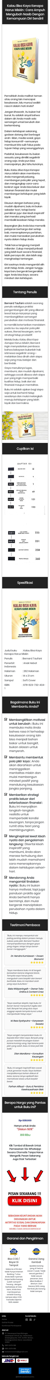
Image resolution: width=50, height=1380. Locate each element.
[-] (26, 1319)
